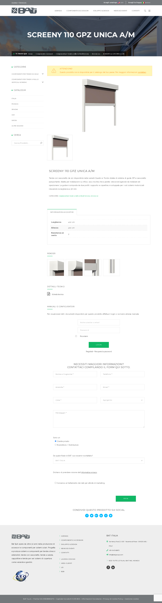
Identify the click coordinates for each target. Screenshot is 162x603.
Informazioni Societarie (91, 599)
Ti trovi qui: (21, 54)
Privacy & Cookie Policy (113, 599)
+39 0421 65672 (114, 550)
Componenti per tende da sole (25, 74)
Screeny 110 (94, 196)
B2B (62, 571)
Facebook (108, 567)
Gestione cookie (132, 599)
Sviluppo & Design (69, 544)
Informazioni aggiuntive (62, 212)
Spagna (15, 109)
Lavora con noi (68, 559)
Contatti (65, 552)
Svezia (14, 120)
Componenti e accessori (72, 540)
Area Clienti (66, 563)
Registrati (89, 351)
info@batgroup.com (116, 554)
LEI (62, 567)
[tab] (62, 212)
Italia (14, 98)
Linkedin (113, 567)
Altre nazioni (17, 126)
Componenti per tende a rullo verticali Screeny (72, 54)
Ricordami (84, 336)
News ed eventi (67, 548)
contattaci (142, 72)
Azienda (64, 536)
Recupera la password (103, 351)
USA (13, 115)
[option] (99, 106)
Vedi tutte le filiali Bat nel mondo (124, 560)
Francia (15, 104)
